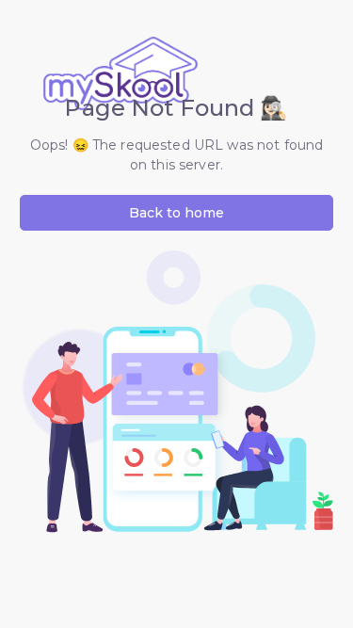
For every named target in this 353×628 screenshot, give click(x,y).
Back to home (176, 212)
